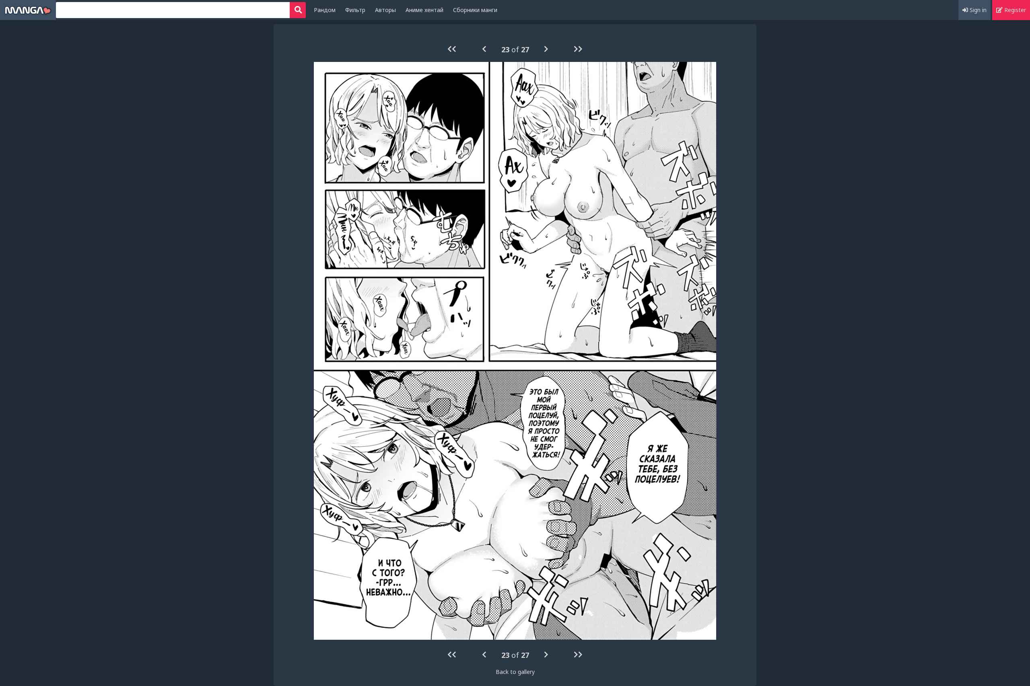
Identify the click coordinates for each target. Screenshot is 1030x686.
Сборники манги (475, 10)
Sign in (977, 10)
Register (1014, 10)
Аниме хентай (424, 10)
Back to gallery (515, 672)
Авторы (385, 10)
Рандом (325, 10)
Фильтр (355, 10)
